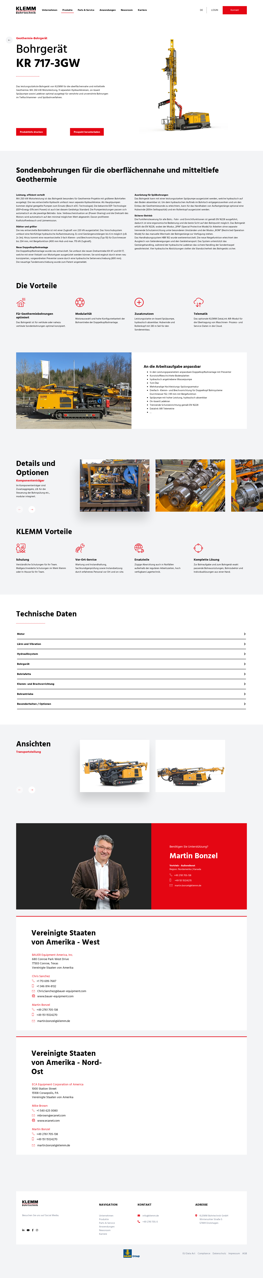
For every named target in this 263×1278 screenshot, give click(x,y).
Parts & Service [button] (86, 10)
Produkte (104, 1219)
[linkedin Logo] (23, 1230)
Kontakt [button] (235, 10)
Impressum (234, 1254)
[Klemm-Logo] (26, 10)
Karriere (142, 10)
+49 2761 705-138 (182, 875)
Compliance (204, 1254)
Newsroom (127, 10)
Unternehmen (106, 1216)
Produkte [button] (67, 10)
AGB (244, 1254)
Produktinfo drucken (31, 132)
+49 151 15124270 (183, 881)
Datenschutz (219, 1254)
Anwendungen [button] (108, 10)
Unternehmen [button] (49, 10)
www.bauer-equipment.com (55, 996)
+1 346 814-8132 (46, 986)
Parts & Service (107, 1223)
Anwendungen (107, 1227)
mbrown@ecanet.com (51, 1115)
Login (214, 10)
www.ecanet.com (48, 1120)
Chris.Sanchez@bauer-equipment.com (61, 991)
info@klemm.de (150, 1216)
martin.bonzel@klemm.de (188, 886)
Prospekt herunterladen (87, 132)
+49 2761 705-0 (150, 1222)
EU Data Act (189, 1254)
